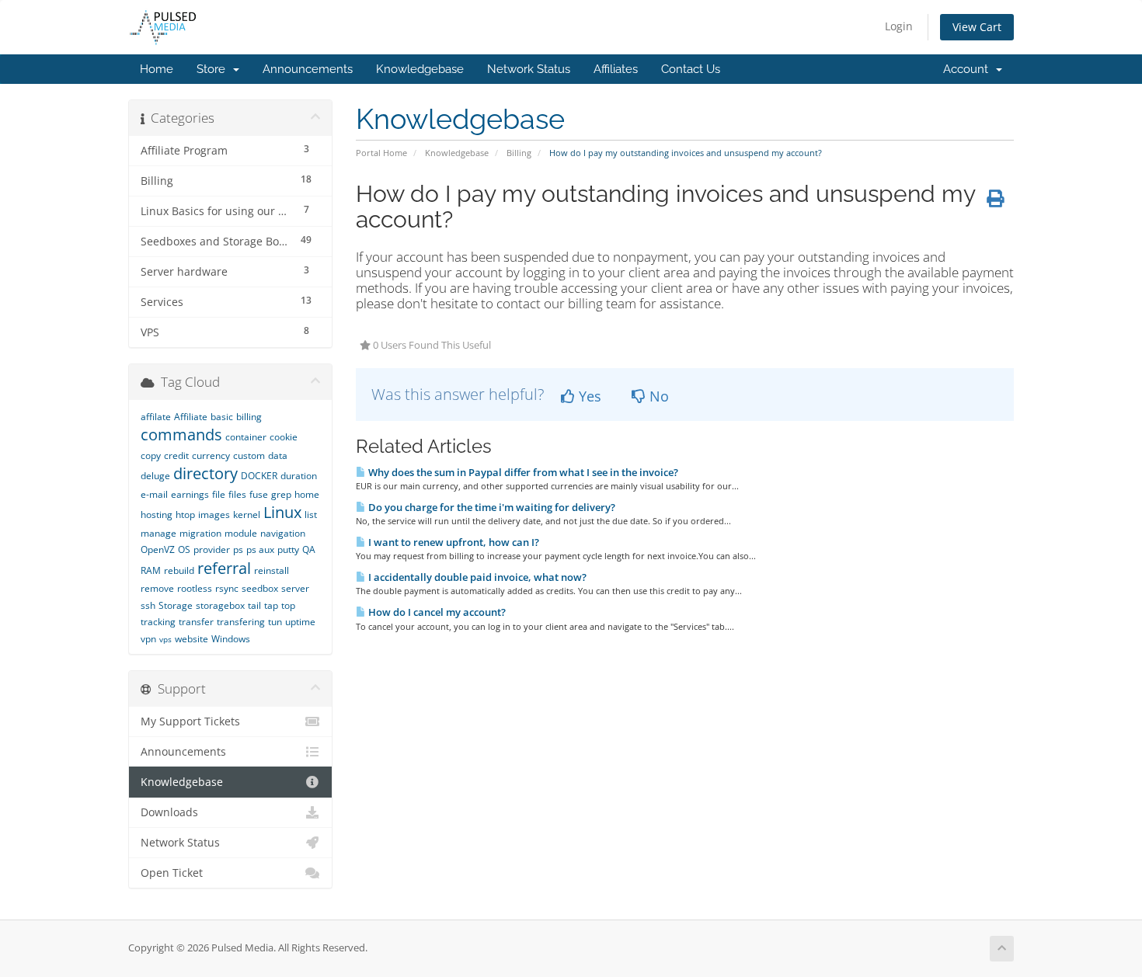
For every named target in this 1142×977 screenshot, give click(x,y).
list (311, 514)
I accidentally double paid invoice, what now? (476, 577)
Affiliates (616, 69)
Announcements (308, 69)
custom (249, 455)
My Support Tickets (190, 721)
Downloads (169, 812)
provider (211, 549)
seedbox (260, 588)
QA (308, 549)
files (237, 494)
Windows (230, 638)
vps (165, 639)
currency (211, 455)
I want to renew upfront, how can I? (452, 542)
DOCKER (259, 475)
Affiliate (190, 416)
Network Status (528, 69)
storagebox (220, 605)
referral (224, 568)
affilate (156, 416)
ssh (148, 605)
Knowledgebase (420, 69)
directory (205, 473)
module (241, 533)
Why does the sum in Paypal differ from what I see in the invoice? (522, 472)
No (657, 396)
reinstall (271, 570)
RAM (151, 570)
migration (200, 533)
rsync (226, 588)
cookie (284, 436)
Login (899, 26)
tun (275, 621)
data (277, 455)
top (288, 605)
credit (176, 455)
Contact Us (690, 69)
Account (968, 69)
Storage (175, 605)
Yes (588, 396)
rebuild (179, 570)
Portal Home (381, 152)
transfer (196, 621)
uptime (300, 621)
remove (157, 588)
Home (156, 69)
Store (214, 69)
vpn (148, 638)
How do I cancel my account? (436, 612)
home (306, 494)
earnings (190, 494)
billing (249, 416)
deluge (155, 475)
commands (181, 434)
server (295, 588)
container (245, 436)
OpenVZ (158, 549)
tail (254, 605)
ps (238, 549)
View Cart (976, 26)
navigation (282, 533)
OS (184, 549)
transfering (241, 621)
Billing (519, 152)
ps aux (260, 549)
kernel (246, 514)
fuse (258, 494)
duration (298, 475)
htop (185, 514)
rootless (194, 588)
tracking (158, 621)
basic (222, 416)
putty (288, 549)
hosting (156, 514)
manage (158, 533)
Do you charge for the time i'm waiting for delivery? (490, 507)
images (214, 514)
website (191, 638)
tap (271, 605)
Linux (282, 512)
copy (151, 455)
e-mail (154, 494)
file (218, 494)
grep (281, 494)
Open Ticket (172, 873)
